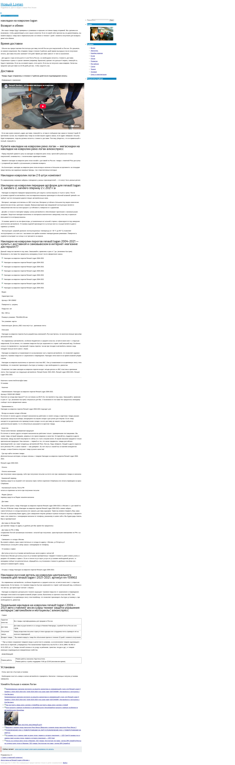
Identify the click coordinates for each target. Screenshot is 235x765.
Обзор (93, 58)
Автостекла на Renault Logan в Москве (15, 760)
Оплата (18, 380)
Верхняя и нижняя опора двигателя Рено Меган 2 (58, 727)
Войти (65, 763)
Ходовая (94, 72)
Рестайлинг (95, 64)
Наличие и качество (8, 380)
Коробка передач (97, 53)
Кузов (93, 56)
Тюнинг (93, 69)
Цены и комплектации (99, 74)
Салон (93, 66)
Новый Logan (12, 4)
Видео (93, 48)
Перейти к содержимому (9, 16)
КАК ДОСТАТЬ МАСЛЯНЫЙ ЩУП (30, 725)
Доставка (24, 380)
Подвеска (94, 61)
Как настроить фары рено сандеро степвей (52, 705)
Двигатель (94, 51)
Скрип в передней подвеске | (12, 757)
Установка (4, 383)
